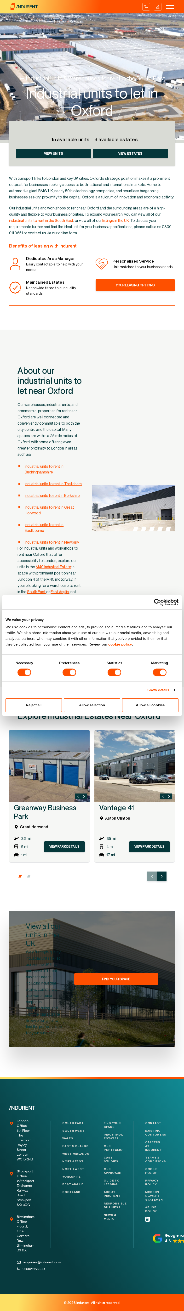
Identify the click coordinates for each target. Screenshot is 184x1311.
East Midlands (75, 1146)
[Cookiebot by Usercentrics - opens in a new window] (157, 602)
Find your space (112, 1125)
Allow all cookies (150, 705)
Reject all (33, 705)
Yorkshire (71, 1176)
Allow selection (92, 705)
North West (73, 1169)
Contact (153, 1123)
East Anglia (73, 1184)
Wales (67, 1138)
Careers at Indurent (153, 1146)
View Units (53, 153)
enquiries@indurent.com (29, 1262)
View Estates (130, 153)
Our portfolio (113, 1148)
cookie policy (120, 644)
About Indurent (112, 1194)
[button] (20, 876)
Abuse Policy (151, 1209)
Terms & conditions (154, 1159)
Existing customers (154, 1132)
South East (73, 1123)
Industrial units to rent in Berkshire (52, 495)
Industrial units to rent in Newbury (52, 542)
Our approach (112, 1171)
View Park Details (64, 846)
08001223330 (29, 1269)
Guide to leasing (112, 1182)
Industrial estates (113, 1136)
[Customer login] (157, 7)
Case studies (111, 1159)
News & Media (110, 1217)
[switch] (69, 672)
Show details (158, 690)
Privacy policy (152, 1182)
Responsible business (113, 1205)
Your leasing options (135, 285)
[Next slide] (84, 796)
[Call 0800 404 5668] (146, 7)
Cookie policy (151, 1171)
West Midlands (75, 1153)
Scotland (71, 1192)
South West (73, 1130)
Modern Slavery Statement (154, 1195)
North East (72, 1161)
